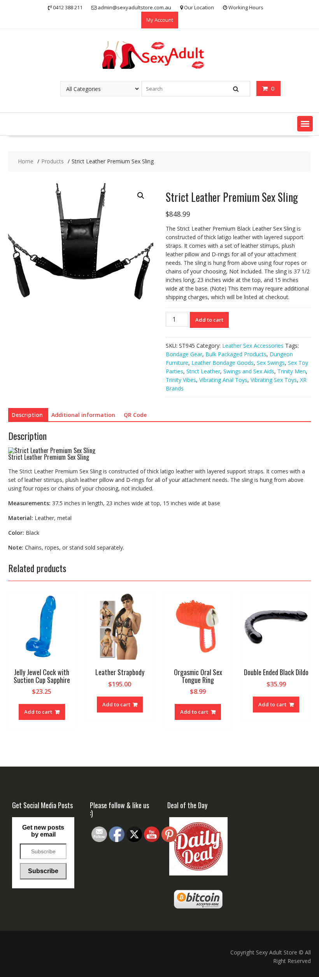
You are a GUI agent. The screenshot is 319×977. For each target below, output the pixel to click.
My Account (159, 19)
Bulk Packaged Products (235, 354)
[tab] (27, 415)
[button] (305, 123)
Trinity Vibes (181, 379)
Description (27, 414)
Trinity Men (291, 371)
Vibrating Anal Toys (223, 379)
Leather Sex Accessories (253, 345)
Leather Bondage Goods (222, 362)
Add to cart (209, 319)
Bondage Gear (184, 354)
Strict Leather (203, 371)
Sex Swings (271, 362)
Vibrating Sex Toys (274, 379)
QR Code (135, 414)
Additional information (83, 414)
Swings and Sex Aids (248, 371)
